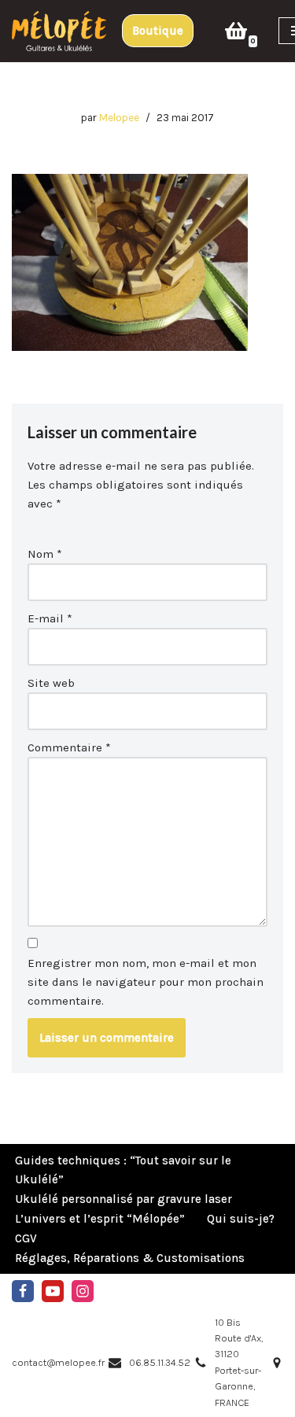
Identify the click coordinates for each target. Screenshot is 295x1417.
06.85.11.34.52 (159, 1362)
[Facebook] (23, 1291)
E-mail (50, 618)
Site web (51, 683)
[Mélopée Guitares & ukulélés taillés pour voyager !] (59, 31)
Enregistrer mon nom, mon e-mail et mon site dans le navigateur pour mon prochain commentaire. (146, 982)
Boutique (157, 31)
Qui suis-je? (241, 1219)
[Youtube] (53, 1291)
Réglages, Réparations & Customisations (130, 1258)
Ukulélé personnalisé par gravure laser (123, 1199)
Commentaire (69, 747)
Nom (45, 554)
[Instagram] (83, 1291)
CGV (26, 1238)
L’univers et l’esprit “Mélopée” (100, 1219)
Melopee (119, 118)
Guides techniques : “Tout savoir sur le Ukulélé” (123, 1169)
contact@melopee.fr (58, 1362)
